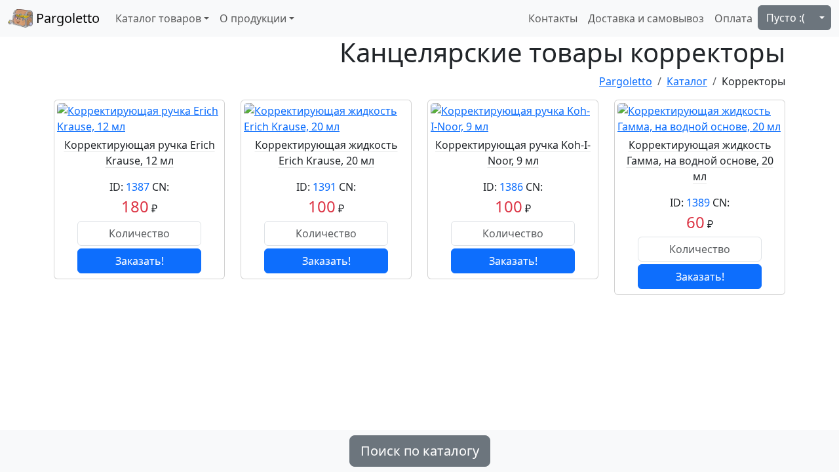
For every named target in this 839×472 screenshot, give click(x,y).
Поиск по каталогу (420, 451)
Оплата (733, 18)
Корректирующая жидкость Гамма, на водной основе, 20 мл (700, 161)
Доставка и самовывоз (646, 18)
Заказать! (139, 261)
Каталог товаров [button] (158, 18)
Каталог (687, 81)
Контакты (552, 18)
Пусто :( (785, 17)
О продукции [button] (253, 18)
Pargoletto (66, 18)
